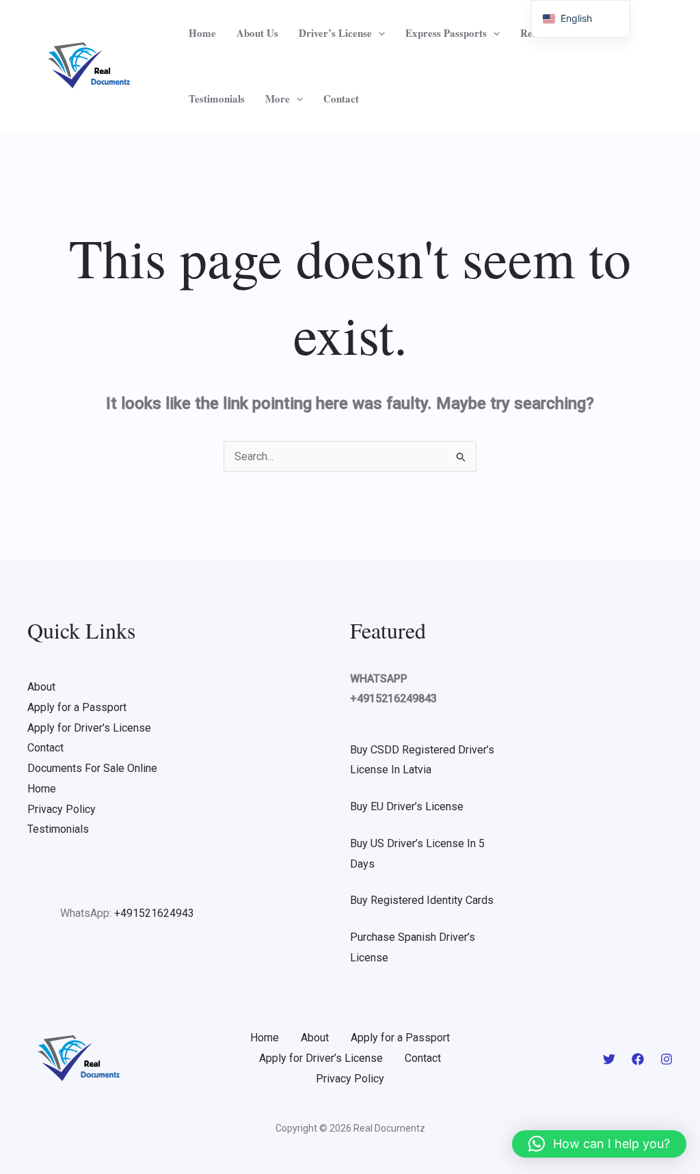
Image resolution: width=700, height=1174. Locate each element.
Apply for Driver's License (89, 727)
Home (202, 32)
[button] (378, 33)
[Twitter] (609, 1059)
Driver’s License (335, 32)
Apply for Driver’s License (321, 1058)
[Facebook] (638, 1059)
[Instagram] (666, 1059)
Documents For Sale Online (92, 768)
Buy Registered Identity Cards (422, 900)
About (41, 686)
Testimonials (217, 98)
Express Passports (446, 32)
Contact (341, 98)
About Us (257, 32)
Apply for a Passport (76, 707)
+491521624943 (154, 913)
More (277, 98)
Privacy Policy (61, 809)
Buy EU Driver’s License (406, 806)
